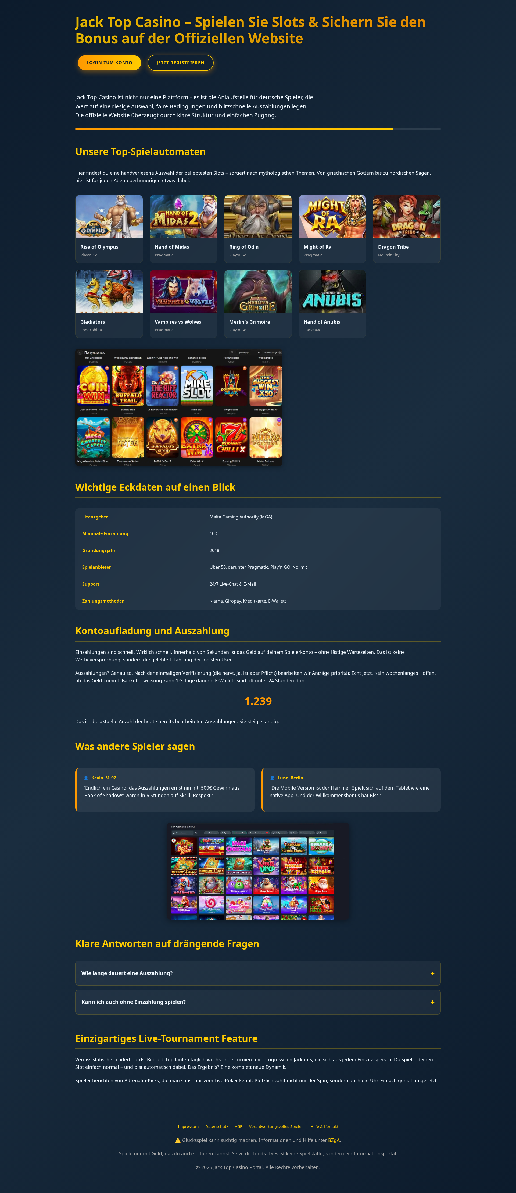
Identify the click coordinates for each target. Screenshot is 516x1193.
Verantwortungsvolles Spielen (276, 1126)
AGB (238, 1126)
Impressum (188, 1126)
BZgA (334, 1140)
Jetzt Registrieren (181, 63)
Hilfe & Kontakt (324, 1126)
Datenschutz (216, 1126)
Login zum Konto (109, 63)
